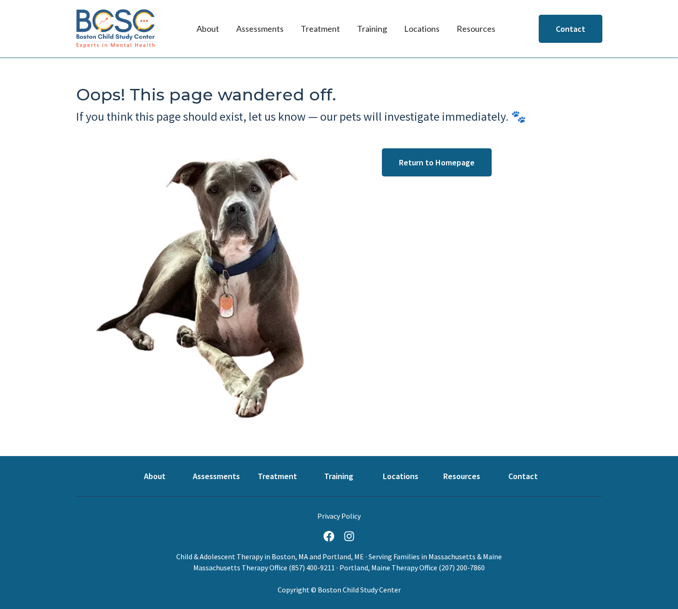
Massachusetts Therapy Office (240, 567)
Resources (461, 476)
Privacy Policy (339, 516)
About (155, 476)
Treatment (277, 476)
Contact (523, 476)
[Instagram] (349, 536)
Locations (400, 476)
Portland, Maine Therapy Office (388, 567)
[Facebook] (328, 536)
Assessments (216, 476)
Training (338, 476)
